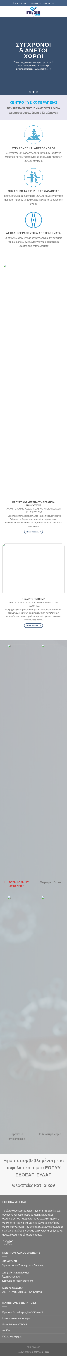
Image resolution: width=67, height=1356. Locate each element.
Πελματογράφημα (12, 1336)
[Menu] (4, 12)
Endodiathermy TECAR (14, 1324)
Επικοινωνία (33, 1347)
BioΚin (6, 1330)
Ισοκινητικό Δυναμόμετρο (16, 1318)
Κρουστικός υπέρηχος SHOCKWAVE (22, 1312)
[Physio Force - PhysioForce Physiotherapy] (33, 11)
